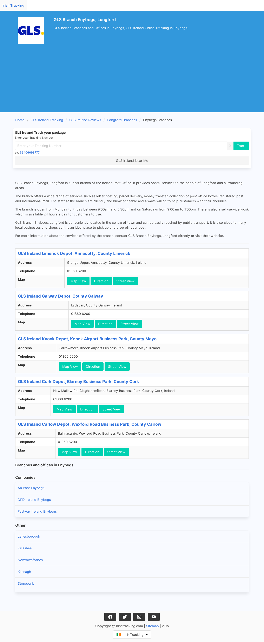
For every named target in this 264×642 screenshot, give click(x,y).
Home (20, 120)
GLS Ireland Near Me (132, 160)
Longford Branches (122, 120)
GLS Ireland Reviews (85, 120)
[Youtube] (154, 617)
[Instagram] (139, 617)
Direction (101, 281)
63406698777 (30, 152)
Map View (78, 281)
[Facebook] (110, 617)
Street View (125, 281)
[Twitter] (125, 617)
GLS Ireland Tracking (47, 120)
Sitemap (152, 626)
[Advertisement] (132, 81)
